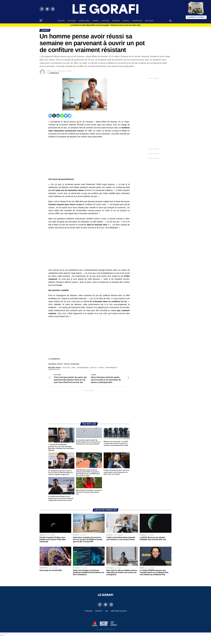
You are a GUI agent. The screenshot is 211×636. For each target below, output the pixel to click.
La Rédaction (54, 73)
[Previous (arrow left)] (1, 635)
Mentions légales (119, 611)
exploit (94, 367)
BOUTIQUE (149, 21)
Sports (126, 21)
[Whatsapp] (62, 116)
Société (61, 21)
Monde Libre (84, 21)
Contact (98, 611)
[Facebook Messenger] (66, 116)
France (96, 21)
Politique (72, 21)
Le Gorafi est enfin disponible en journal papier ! (105, 25)
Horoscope (137, 21)
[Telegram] (69, 116)
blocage (66, 367)
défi (73, 367)
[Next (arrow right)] (3, 635)
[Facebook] (50, 116)
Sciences (116, 21)
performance (111, 367)
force (101, 367)
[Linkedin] (58, 116)
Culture (105, 21)
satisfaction (54, 369)
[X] (54, 116)
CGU (106, 611)
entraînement (83, 367)
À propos (88, 611)
